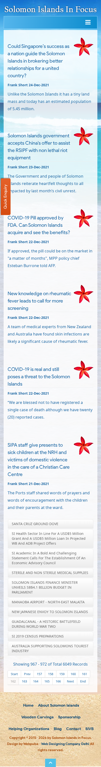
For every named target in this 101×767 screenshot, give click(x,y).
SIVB (89, 728)
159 (61, 674)
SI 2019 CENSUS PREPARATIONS (38, 636)
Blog (57, 728)
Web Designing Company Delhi (65, 744)
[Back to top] (50, 763)
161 (84, 674)
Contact (73, 728)
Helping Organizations (28, 728)
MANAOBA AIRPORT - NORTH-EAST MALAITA (48, 602)
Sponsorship (69, 717)
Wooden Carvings (37, 717)
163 (24, 681)
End (83, 681)
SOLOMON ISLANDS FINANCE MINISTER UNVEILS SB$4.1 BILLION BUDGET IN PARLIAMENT (45, 587)
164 (35, 681)
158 (50, 674)
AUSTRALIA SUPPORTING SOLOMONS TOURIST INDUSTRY (50, 648)
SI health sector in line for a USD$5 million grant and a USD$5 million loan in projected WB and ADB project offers (49, 538)
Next (70, 681)
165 (47, 681)
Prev (27, 674)
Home (28, 705)
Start (14, 674)
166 (58, 681)
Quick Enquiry (5, 196)
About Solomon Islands (58, 705)
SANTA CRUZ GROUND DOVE (35, 523)
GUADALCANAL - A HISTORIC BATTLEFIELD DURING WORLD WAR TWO (46, 624)
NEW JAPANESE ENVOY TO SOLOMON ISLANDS (50, 611)
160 (73, 674)
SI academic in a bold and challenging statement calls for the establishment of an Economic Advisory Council (49, 558)
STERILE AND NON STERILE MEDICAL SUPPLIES (50, 572)
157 (39, 674)
